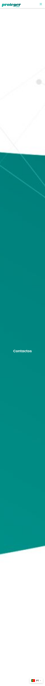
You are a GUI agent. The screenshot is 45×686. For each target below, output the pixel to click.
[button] (41, 4)
